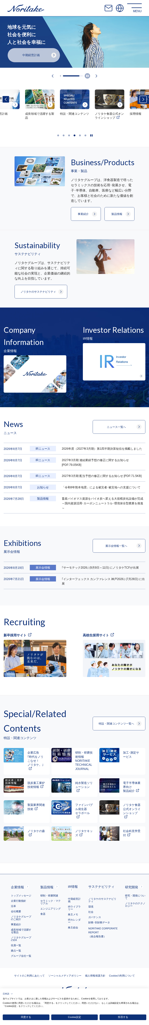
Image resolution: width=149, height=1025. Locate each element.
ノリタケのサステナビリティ (102, 900)
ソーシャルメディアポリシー (64, 975)
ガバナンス (94, 917)
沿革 (13, 906)
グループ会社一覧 (21, 955)
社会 (90, 911)
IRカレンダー (74, 921)
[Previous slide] (53, 76)
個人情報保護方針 (95, 975)
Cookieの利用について (122, 975)
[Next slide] (96, 76)
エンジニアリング (50, 908)
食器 (42, 913)
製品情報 (46, 887)
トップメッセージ (21, 895)
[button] (8, 994)
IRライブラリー (74, 908)
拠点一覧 (16, 950)
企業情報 (17, 887)
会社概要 (16, 911)
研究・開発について (135, 897)
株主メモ (73, 914)
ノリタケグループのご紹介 (21, 918)
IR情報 (73, 886)
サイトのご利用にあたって (29, 975)
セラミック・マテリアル (50, 902)
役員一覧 (16, 945)
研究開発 (131, 887)
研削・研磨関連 (49, 895)
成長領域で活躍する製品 (21, 931)
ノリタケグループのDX (21, 938)
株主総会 (73, 927)
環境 (90, 906)
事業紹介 (16, 924)
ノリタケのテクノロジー (135, 904)
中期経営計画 (74, 900)
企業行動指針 (18, 900)
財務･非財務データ (99, 922)
